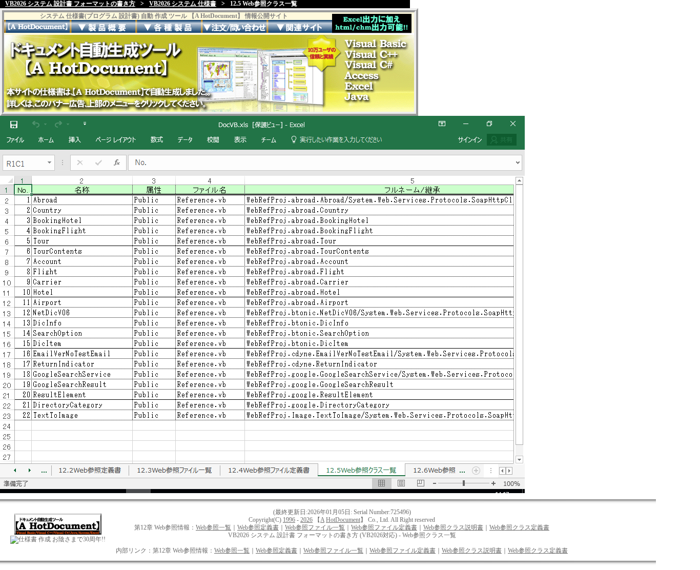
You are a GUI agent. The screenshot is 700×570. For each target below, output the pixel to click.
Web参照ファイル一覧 (315, 527)
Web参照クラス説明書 (453, 527)
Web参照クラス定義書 (519, 527)
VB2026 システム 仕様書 (182, 3)
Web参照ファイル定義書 (384, 527)
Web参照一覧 (213, 527)
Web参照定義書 (258, 527)
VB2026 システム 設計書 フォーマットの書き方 (70, 3)
